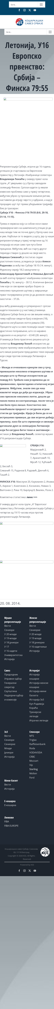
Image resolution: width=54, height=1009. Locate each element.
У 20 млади (10, 634)
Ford (31, 777)
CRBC (32, 756)
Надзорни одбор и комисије (13, 697)
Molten (33, 773)
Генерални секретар (10, 685)
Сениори (9, 630)
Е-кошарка (10, 805)
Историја (9, 659)
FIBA (6, 821)
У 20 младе (35, 634)
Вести (7, 625)
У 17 (6, 646)
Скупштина (10, 691)
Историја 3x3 (36, 699)
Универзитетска (13, 655)
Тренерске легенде (35, 714)
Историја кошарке (34, 676)
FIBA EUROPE (11, 825)
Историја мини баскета (37, 693)
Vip (31, 765)
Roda (32, 748)
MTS (31, 735)
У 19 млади (10, 638)
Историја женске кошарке (38, 685)
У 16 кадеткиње (38, 646)
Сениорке (34, 630)
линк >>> (32, 497)
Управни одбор (13, 678)
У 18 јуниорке (36, 642)
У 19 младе (35, 638)
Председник (11, 674)
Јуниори (8, 752)
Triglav (33, 739)
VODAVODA (35, 752)
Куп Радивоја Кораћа (36, 706)
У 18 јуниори (11, 642)
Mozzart (33, 760)
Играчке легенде (38, 720)
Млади (8, 748)
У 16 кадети (10, 650)
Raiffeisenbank (37, 744)
